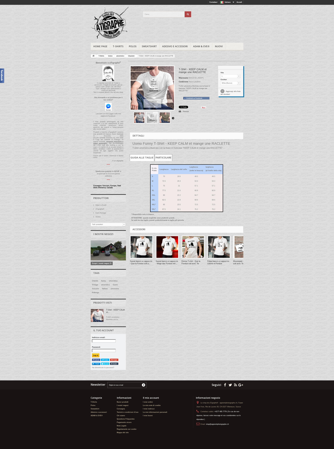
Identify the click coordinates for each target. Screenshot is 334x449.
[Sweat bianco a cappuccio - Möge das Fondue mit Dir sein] (167, 247)
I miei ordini (148, 402)
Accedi (239, 2)
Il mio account (151, 397)
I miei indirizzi (149, 409)
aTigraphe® (99, 209)
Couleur (223, 79)
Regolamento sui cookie (126, 429)
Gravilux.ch (110, 138)
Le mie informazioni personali (155, 412)
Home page (100, 46)
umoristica (113, 281)
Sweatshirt (149, 46)
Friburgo (95, 293)
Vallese (105, 289)
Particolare (163, 157)
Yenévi (98, 217)
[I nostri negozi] (108, 250)
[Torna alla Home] (93, 56)
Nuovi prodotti (122, 402)
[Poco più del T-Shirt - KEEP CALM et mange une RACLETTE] (97, 315)
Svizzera (95, 289)
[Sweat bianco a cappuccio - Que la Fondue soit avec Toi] (141, 247)
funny (103, 281)
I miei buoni (148, 416)
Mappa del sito (123, 432)
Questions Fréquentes (126, 419)
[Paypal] (96, 364)
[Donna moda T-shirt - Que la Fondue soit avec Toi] (193, 247)
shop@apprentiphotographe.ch (217, 424)
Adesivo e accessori (175, 46)
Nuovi (219, 46)
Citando (95, 281)
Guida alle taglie (142, 157)
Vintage (95, 285)
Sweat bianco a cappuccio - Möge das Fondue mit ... (167, 262)
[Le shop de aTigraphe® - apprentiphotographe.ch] (115, 23)
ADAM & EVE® (201, 46)
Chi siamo (121, 416)
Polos (132, 46)
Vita (222, 72)
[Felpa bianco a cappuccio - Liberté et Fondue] (219, 247)
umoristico (105, 285)
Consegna (121, 409)
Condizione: (184, 82)
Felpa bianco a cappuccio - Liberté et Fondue (218, 262)
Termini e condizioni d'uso (127, 412)
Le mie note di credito (152, 405)
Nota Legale (121, 426)
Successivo (173, 118)
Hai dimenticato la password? (103, 368)
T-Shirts (118, 46)
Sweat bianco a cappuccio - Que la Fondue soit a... (141, 262)
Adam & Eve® (100, 205)
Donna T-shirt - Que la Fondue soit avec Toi (190, 262)
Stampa (186, 111)
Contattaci (213, 2)
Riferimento (183, 78)
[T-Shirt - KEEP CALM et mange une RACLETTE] (139, 117)
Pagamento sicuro (124, 422)
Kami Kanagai (100, 213)
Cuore (115, 285)
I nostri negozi (103, 234)
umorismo (115, 289)
